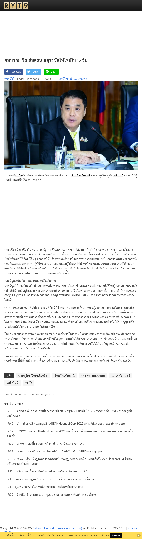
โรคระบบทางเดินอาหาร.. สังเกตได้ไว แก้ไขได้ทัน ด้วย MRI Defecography (55, 451)
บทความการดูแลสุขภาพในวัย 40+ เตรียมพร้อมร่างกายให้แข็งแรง (50, 479)
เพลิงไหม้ (118, 175)
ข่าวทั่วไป (10, 79)
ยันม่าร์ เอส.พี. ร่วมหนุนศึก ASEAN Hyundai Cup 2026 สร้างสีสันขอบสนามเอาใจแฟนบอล (66, 423)
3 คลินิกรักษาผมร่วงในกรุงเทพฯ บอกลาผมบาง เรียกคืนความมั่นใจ (51, 494)
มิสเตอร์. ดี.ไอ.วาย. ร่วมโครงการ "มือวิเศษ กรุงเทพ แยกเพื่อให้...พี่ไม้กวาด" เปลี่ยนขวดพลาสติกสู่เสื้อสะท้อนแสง (69, 413)
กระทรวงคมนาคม (93, 375)
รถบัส (18, 175)
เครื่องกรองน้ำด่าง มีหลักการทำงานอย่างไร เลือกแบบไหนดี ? (47, 471)
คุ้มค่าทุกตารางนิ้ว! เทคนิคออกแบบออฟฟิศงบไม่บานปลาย (45, 487)
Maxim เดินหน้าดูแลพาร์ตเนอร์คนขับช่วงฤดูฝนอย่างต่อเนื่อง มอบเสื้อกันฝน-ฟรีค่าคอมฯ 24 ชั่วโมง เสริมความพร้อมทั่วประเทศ (69, 461)
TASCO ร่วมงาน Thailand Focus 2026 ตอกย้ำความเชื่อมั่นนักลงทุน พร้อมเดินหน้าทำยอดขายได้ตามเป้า (70, 433)
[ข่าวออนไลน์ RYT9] (15, 5)
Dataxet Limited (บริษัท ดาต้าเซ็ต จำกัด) (57, 528)
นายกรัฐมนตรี (120, 375)
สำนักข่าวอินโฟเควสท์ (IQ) (75, 79)
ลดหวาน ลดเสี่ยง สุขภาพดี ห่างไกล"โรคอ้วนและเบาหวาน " (47, 443)
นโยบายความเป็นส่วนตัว (71, 534)
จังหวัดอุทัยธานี (80, 175)
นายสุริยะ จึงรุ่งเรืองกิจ (33, 375)
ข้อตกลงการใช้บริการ (98, 534)
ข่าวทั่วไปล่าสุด (13, 403)
